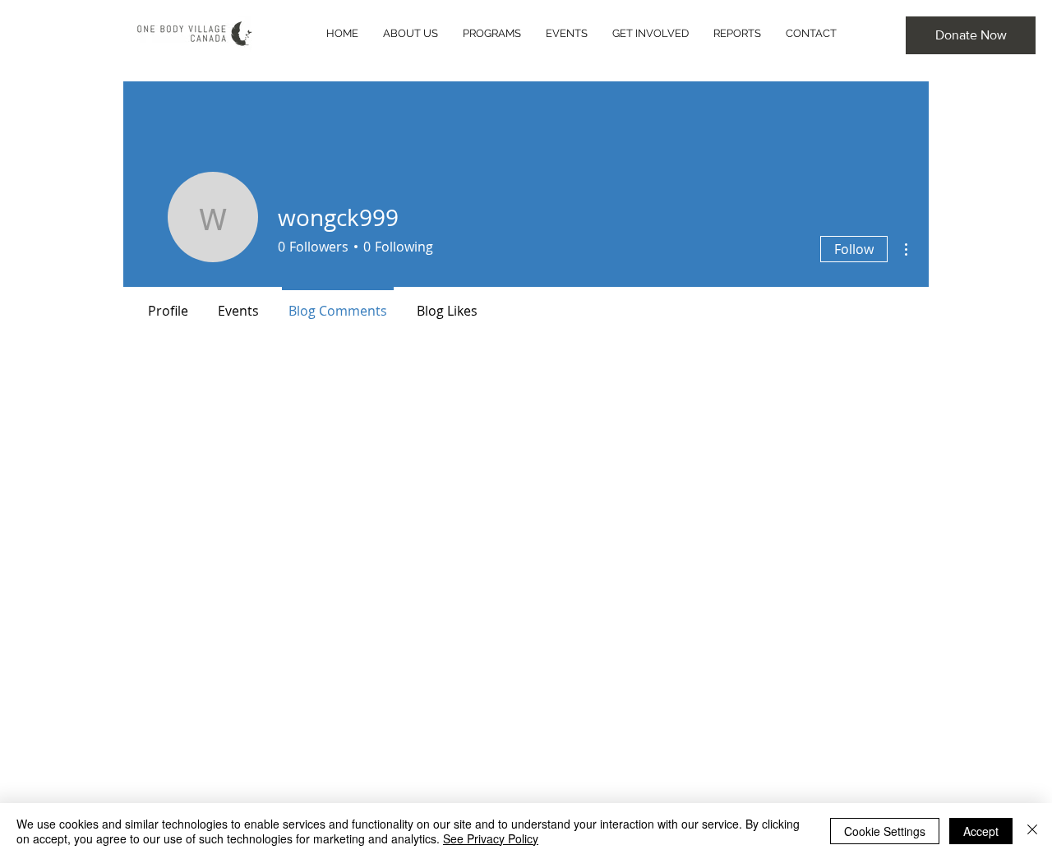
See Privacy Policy (490, 838)
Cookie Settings (884, 831)
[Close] (1032, 831)
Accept (981, 831)
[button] (971, 35)
